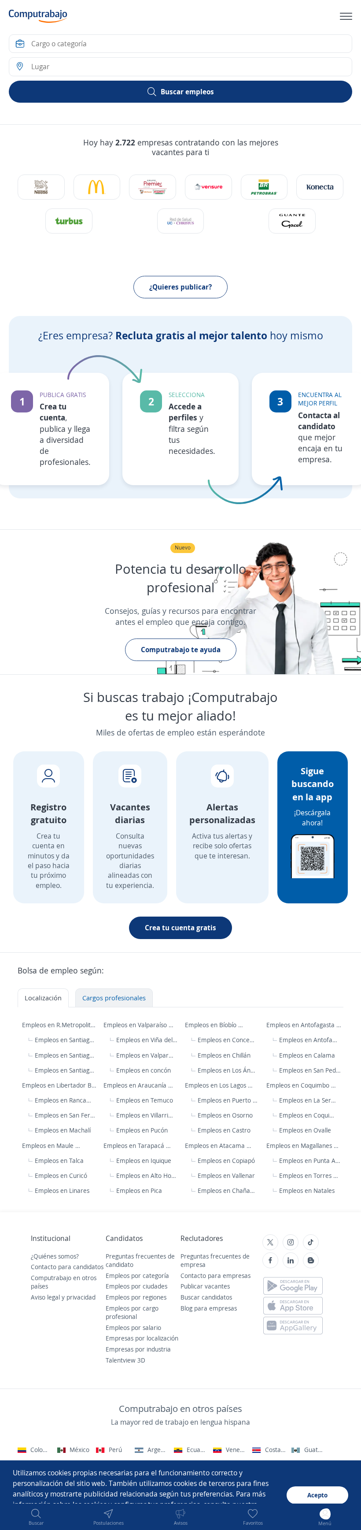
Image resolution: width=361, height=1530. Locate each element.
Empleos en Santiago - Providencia (66, 1055)
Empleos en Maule (48, 1145)
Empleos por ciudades (136, 1286)
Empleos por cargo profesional (132, 1312)
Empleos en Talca (59, 1160)
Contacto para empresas (215, 1275)
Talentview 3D (125, 1360)
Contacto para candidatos (67, 1267)
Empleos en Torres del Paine (310, 1175)
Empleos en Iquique (143, 1160)
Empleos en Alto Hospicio (147, 1175)
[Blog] (310, 1260)
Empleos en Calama (307, 1055)
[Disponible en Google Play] (293, 1286)
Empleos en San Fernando (66, 1115)
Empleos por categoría (137, 1275)
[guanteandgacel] (292, 221)
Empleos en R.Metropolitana (59, 1025)
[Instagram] (290, 1242)
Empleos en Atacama (216, 1145)
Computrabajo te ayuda (181, 649)
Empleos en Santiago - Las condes (66, 1070)
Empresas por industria (138, 1349)
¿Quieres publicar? (180, 287)
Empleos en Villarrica (145, 1115)
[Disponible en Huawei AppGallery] (293, 1325)
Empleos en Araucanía (135, 1085)
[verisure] (208, 187)
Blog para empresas (208, 1308)
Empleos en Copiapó (226, 1160)
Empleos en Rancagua (63, 1100)
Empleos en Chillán (224, 1055)
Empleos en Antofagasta (301, 1025)
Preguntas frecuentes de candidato (140, 1260)
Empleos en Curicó (61, 1175)
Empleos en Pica (139, 1190)
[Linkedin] (290, 1260)
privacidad (81, 1297)
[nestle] (41, 187)
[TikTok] (310, 1242)
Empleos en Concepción (227, 1040)
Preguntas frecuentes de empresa (215, 1260)
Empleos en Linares (62, 1190)
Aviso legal (45, 1297)
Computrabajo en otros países (63, 1282)
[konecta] (320, 187)
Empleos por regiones (136, 1297)
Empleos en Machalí (63, 1130)
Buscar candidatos (206, 1297)
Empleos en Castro (224, 1130)
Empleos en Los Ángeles (227, 1070)
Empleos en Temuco (144, 1100)
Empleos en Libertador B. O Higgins (59, 1085)
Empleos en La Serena (308, 1100)
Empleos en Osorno (225, 1115)
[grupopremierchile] (152, 187)
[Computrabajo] (38, 16)
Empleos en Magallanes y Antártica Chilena (303, 1145)
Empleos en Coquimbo (298, 1085)
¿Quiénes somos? (55, 1256)
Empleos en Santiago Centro (66, 1040)
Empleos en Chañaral (226, 1190)
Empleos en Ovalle (305, 1130)
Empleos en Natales (307, 1190)
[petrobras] (264, 187)
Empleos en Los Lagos (216, 1085)
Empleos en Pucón (142, 1130)
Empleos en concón (143, 1070)
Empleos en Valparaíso (136, 1025)
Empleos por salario (133, 1327)
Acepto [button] (317, 1495)
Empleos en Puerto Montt (229, 1100)
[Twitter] (270, 1242)
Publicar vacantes (205, 1286)
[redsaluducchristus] (180, 221)
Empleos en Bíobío (211, 1025)
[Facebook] (270, 1260)
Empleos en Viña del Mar (146, 1040)
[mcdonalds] (97, 187)
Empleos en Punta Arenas (310, 1160)
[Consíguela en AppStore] (293, 1306)
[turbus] (69, 221)
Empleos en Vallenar (226, 1175)
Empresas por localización (142, 1338)
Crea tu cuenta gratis (180, 927)
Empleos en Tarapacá (134, 1145)
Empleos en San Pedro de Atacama (310, 1070)
